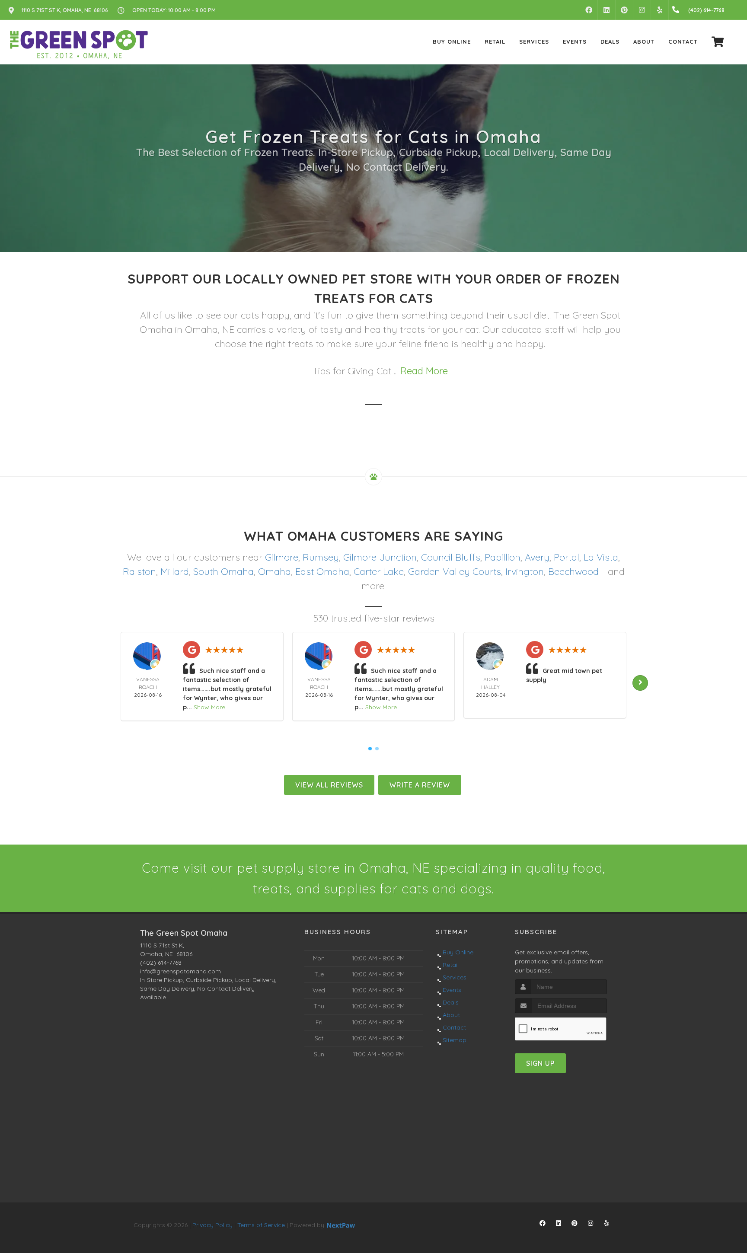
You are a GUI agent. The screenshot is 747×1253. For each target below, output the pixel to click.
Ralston (139, 571)
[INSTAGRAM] (642, 10)
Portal (566, 557)
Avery (537, 557)
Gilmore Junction (380, 557)
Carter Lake (379, 571)
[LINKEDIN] (606, 10)
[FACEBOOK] (588, 10)
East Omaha (322, 571)
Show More (209, 707)
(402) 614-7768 (161, 962)
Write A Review (419, 785)
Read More (424, 371)
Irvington (524, 571)
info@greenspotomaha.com (180, 971)
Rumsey (321, 557)
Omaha (274, 571)
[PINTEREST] (624, 10)
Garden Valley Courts (454, 571)
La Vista (601, 557)
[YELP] (659, 10)
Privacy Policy (212, 1225)
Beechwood (573, 571)
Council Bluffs (450, 557)
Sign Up (540, 1063)
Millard (174, 571)
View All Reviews (329, 785)
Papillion (502, 557)
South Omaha (223, 571)
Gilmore (281, 557)
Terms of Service (261, 1225)
